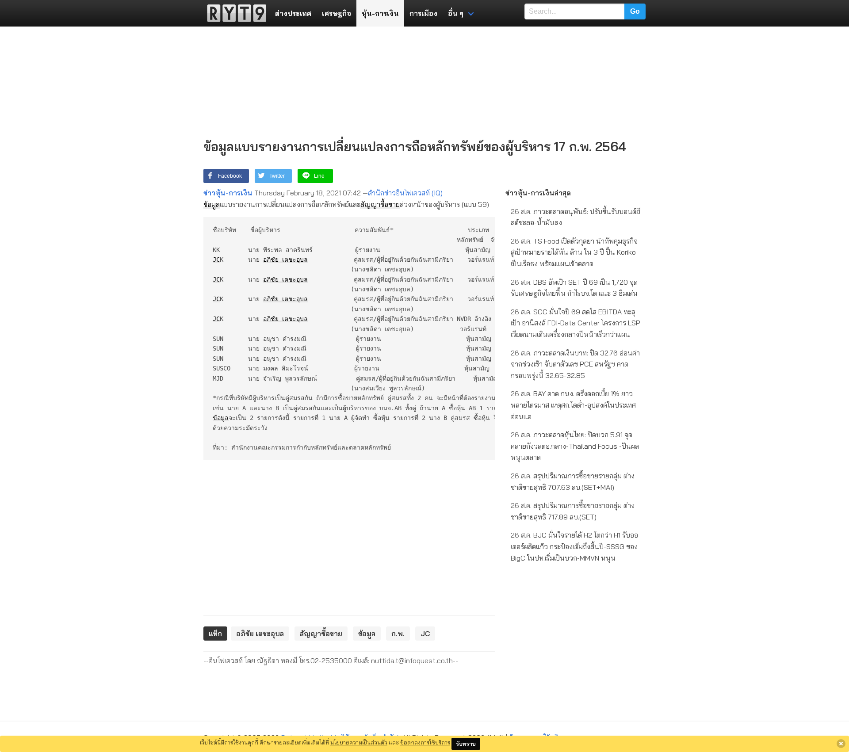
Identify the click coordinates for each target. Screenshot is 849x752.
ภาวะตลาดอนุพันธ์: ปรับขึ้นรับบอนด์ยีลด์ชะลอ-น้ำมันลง (575, 217)
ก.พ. (398, 633)
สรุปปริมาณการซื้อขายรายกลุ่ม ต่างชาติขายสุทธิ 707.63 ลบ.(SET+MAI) (573, 481)
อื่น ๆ (455, 13)
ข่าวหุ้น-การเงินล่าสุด (538, 192)
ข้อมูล (211, 204)
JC (216, 259)
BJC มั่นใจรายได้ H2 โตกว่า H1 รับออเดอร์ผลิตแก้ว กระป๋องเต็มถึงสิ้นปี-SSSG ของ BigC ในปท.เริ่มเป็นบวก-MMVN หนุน (574, 546)
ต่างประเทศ (293, 13)
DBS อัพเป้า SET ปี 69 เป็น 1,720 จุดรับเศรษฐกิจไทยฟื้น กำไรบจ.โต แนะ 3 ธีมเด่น (574, 288)
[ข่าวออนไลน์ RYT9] (234, 13)
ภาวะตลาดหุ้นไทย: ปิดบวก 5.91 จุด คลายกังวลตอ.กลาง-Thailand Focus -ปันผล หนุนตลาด (575, 446)
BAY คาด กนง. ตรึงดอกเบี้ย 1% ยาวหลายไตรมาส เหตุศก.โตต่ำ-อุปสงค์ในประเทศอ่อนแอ (573, 404)
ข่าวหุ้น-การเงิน (227, 192)
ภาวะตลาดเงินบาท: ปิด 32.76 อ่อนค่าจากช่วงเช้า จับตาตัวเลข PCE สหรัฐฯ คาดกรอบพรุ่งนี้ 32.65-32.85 (575, 364)
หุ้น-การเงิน (380, 13)
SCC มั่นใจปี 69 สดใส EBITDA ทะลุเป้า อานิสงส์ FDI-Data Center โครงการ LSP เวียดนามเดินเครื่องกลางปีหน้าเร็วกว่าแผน (575, 323)
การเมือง (423, 13)
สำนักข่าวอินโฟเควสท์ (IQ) (405, 192)
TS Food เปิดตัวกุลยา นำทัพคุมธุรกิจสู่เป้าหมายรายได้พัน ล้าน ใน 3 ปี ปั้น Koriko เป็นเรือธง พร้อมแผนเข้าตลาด (574, 252)
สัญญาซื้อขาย (380, 204)
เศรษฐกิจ (336, 13)
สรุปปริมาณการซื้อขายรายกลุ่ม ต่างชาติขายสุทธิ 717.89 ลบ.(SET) (573, 511)
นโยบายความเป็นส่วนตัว (358, 742)
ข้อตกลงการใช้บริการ (425, 742)
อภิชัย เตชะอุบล (285, 259)
